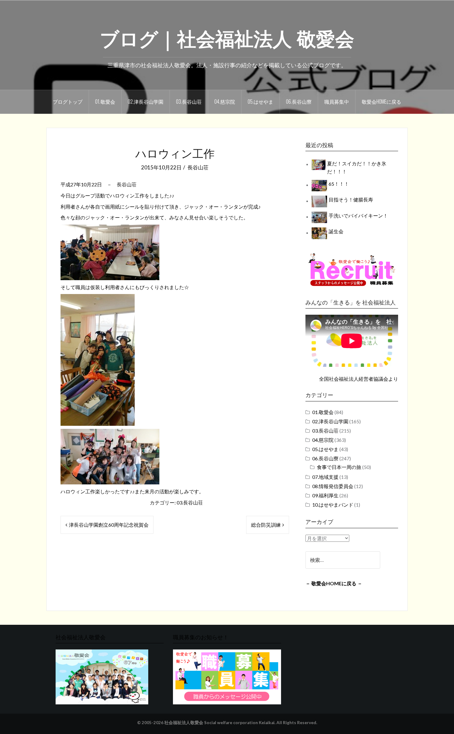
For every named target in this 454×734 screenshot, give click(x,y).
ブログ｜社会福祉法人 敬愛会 (227, 37)
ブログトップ (67, 101)
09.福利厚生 (325, 495)
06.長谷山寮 (299, 101)
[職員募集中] (351, 269)
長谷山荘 (197, 167)
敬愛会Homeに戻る (381, 101)
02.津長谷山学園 (145, 101)
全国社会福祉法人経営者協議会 (353, 379)
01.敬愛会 (105, 101)
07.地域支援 (325, 477)
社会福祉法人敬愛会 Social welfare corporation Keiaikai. (219, 722)
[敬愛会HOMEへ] (102, 676)
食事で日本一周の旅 (339, 467)
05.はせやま (260, 101)
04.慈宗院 (224, 101)
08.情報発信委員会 (332, 486)
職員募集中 (336, 101)
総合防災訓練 (266, 525)
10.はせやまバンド (332, 505)
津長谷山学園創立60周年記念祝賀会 (109, 525)
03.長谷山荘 (189, 101)
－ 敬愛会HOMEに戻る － (333, 583)
